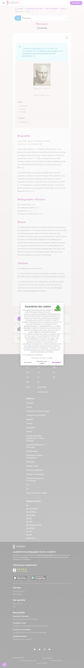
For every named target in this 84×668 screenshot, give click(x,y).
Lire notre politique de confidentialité (33, 355)
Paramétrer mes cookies (42, 362)
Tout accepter (56, 362)
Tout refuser (28, 362)
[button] (4, 664)
